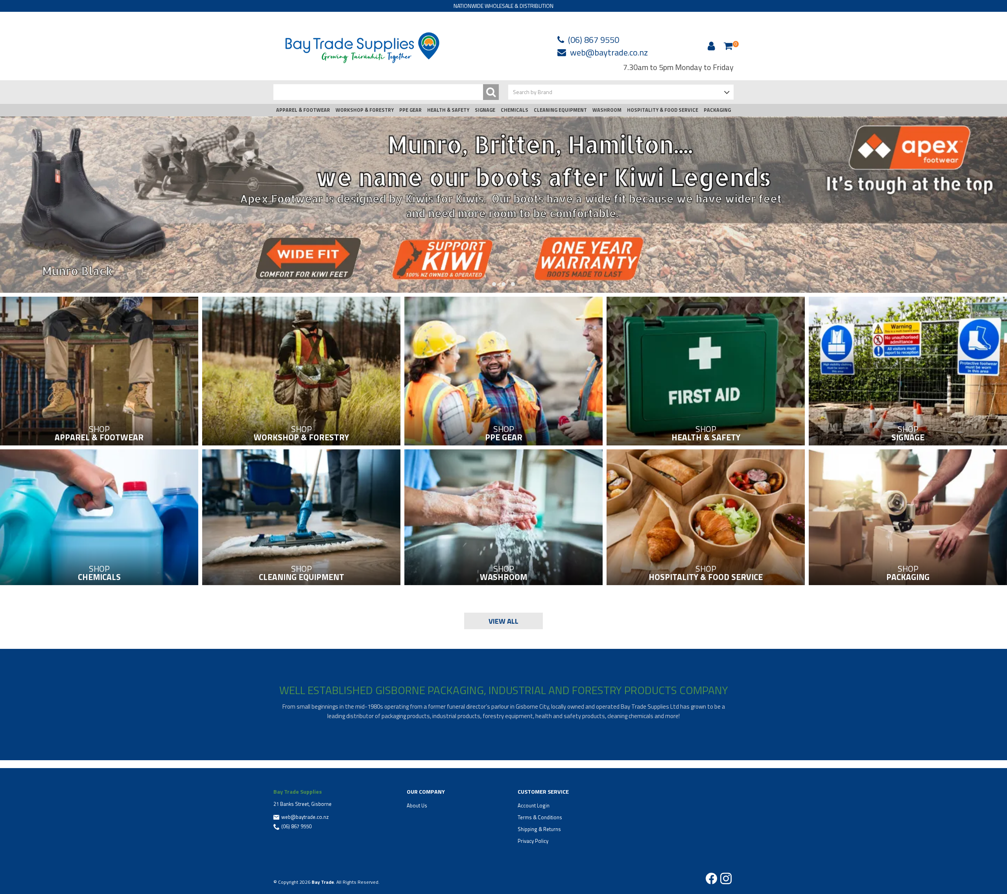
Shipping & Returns (539, 829)
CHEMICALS (514, 110)
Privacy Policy (533, 841)
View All (503, 620)
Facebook (711, 878)
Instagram (726, 878)
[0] (728, 46)
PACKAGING (717, 110)
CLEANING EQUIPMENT (560, 110)
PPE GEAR (410, 110)
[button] (494, 284)
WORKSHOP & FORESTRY (365, 110)
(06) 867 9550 (593, 39)
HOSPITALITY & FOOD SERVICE (662, 110)
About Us (417, 805)
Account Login (534, 805)
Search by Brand (532, 92)
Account (710, 46)
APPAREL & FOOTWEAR (303, 110)
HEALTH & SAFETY (448, 110)
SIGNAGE (485, 110)
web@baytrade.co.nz (609, 52)
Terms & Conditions (540, 817)
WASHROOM (607, 110)
